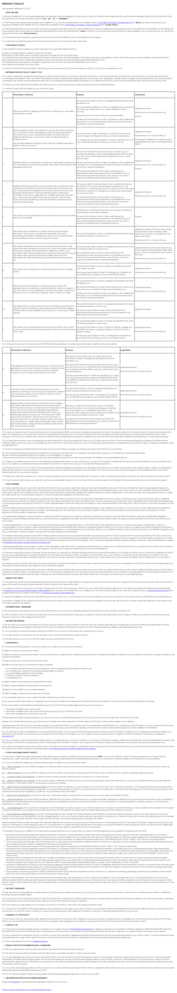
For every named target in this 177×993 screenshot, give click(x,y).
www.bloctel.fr (8, 736)
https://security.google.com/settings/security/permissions (27, 591)
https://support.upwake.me (82, 929)
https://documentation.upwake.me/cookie (83, 25)
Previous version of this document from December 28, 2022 (26, 990)
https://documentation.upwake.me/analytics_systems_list (27, 542)
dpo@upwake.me (40, 941)
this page (15, 982)
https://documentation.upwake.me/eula (115, 23)
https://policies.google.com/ (158, 591)
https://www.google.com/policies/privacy (58, 593)
